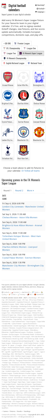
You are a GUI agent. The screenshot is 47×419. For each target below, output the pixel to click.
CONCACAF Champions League (12, 317)
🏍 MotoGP (26, 292)
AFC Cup (25, 300)
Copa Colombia (7, 319)
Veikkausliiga (6, 403)
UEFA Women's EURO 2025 (25, 397)
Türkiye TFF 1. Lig (34, 391)
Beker (17, 304)
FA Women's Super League (32, 53)
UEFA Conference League (32, 393)
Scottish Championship (24, 369)
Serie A (24, 375)
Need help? (41, 5)
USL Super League (30, 401)
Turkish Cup (23, 391)
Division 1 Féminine (9, 328)
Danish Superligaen (20, 326)
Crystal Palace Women (13, 258)
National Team (36, 63)
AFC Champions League (13, 300)
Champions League (16, 311)
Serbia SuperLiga (15, 375)
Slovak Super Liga (29, 378)
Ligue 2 (42, 352)
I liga (37, 341)
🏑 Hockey (21, 294)
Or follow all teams (31, 171)
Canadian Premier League (35, 308)
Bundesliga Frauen (26, 306)
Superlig (4, 386)
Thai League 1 (36, 388)
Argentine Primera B (23, 302)
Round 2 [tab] (19, 190)
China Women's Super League (21, 313)
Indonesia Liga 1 (17, 343)
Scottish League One (12, 371)
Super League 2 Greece (34, 382)
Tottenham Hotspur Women (16, 236)
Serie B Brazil (18, 378)
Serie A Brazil (32, 375)
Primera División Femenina (35, 365)
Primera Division (25, 362)
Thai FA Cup (26, 388)
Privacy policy (21, 414)
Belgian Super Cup (39, 304)
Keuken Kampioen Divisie (16, 347)
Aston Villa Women (28, 217)
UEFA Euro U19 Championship (26, 395)
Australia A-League (8, 304)
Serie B (10, 378)
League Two (11, 53)
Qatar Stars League (18, 367)
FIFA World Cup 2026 (31, 339)
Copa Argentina (39, 317)
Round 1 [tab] (7, 190)
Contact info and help (9, 414)
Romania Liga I (30, 367)
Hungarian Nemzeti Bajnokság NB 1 (23, 341)
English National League (15, 63)
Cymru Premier (17, 324)
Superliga (11, 386)
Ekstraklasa (34, 330)
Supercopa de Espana (24, 384)
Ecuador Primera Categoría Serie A (27, 328)
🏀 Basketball (38, 294)
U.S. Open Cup (18, 393)
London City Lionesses (13, 206)
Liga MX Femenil (16, 352)
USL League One (18, 401)
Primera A (15, 362)
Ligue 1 (36, 352)
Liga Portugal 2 (28, 352)
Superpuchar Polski (22, 386)
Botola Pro (6, 306)
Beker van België (25, 304)
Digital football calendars (17, 7)
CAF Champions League (17, 308)
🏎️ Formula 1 (15, 292)
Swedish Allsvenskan (37, 386)
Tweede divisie (7, 393)
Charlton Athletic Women (14, 247)
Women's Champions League (21, 403)
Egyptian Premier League (21, 330)
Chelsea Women (10, 217)
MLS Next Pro (19, 354)
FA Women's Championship (16, 58)
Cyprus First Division (29, 324)
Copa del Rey (17, 319)
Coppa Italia (41, 321)
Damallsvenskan (7, 326)
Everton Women (33, 258)
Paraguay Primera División (24, 360)
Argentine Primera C (37, 302)
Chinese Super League (24, 315)
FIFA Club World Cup (38, 336)
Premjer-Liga (7, 362)
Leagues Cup (15, 350)
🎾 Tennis (35, 292)
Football (41, 8)
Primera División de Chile (17, 365)
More (30, 190)
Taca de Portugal (15, 388)
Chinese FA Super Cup (9, 315)
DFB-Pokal (31, 326)
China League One (30, 311)
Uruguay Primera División (19, 399)
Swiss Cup (5, 388)
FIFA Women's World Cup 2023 (13, 339)
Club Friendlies (38, 315)
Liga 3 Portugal (26, 350)
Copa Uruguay (31, 321)
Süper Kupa (21, 382)
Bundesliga (14, 306)
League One (31, 48)
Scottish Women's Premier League (24, 373)
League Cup (29, 347)
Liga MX (7, 352)
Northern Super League (23, 356)
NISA (12, 356)
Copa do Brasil (28, 319)
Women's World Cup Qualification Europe (21, 406)
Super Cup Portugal (10, 382)
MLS (12, 354)
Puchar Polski (6, 367)
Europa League (14, 334)
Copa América (28, 317)
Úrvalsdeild (33, 399)
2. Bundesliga (32, 298)
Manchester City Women (14, 265)
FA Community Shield (27, 334)
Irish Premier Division (31, 343)
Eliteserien (5, 332)
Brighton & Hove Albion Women (18, 225)
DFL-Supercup (40, 326)
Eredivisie (30, 332)
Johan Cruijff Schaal (29, 345)
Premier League (23, 43)
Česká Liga (5, 311)
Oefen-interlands (24, 358)
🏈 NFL (29, 294)
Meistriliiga (6, 354)
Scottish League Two (27, 371)
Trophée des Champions (10, 391)
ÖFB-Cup (12, 360)
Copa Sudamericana (18, 321)
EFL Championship (13, 48)
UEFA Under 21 (10, 397)
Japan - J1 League (16, 345)
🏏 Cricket (12, 294)
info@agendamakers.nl (26, 417)
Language (40, 11)
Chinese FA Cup (37, 313)
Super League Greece (9, 384)
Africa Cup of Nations (36, 300)
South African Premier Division (18, 380)
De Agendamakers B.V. (9, 417)
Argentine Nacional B (8, 302)
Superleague (37, 384)
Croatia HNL (6, 324)
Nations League (30, 354)
